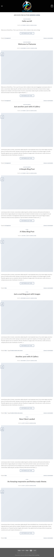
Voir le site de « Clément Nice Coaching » (27, 552)
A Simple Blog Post (27, 169)
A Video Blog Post (27, 231)
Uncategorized (27, 19)
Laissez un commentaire (48, 38)
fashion (15, 350)
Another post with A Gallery (27, 356)
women (21, 350)
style (18, 350)
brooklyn (12, 350)
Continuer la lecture (27, 33)
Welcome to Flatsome (27, 44)
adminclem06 (35, 15)
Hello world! (27, 21)
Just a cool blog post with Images (27, 294)
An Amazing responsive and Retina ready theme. (27, 481)
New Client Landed (27, 419)
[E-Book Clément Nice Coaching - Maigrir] (27, 6)
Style (27, 229)
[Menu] (2, 6)
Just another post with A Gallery (27, 106)
